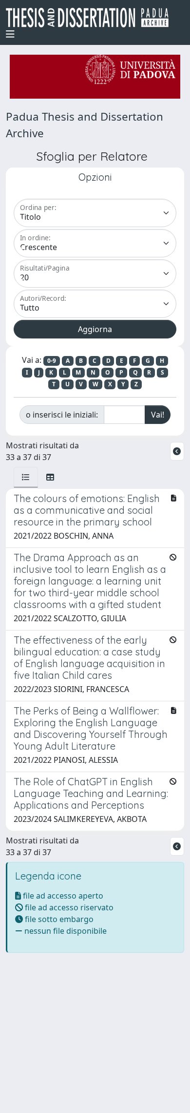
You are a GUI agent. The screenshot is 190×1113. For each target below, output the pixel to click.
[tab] (26, 477)
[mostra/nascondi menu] (10, 34)
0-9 (51, 361)
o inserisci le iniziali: (62, 414)
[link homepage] (91, 17)
